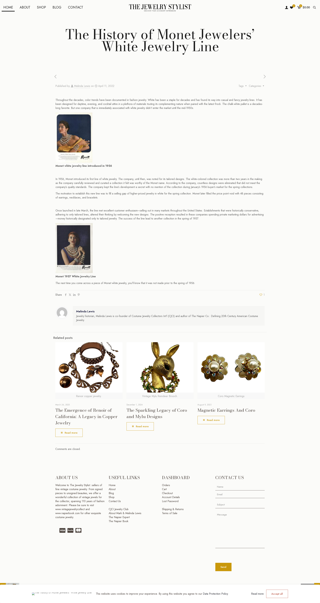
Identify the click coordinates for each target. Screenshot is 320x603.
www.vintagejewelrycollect (70, 509)
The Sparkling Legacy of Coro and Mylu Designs (156, 413)
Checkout (167, 493)
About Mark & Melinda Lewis (125, 513)
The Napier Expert (119, 517)
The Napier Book (118, 521)
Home (112, 485)
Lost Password (170, 501)
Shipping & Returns (173, 509)
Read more (257, 594)
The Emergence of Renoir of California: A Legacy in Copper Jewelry (86, 416)
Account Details (171, 497)
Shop (111, 497)
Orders (166, 485)
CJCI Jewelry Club (118, 509)
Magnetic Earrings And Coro (226, 410)
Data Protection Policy (215, 594)
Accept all (277, 594)
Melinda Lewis (82, 86)
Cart (164, 489)
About (112, 489)
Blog (111, 493)
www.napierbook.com (67, 513)
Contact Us (115, 501)
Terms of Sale (169, 513)
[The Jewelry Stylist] (160, 7)
